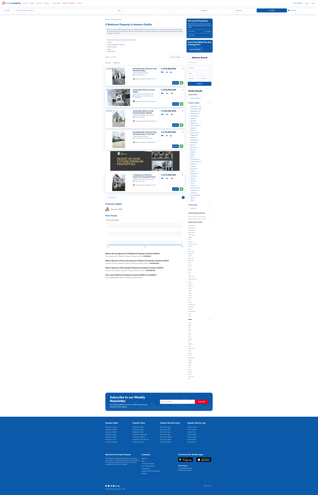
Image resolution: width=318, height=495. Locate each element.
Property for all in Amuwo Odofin (197, 218)
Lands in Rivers (191, 439)
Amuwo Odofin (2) (196, 98)
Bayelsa (190, 353)
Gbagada (190, 253)
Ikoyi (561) (193, 149)
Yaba (189, 316)
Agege (190, 237)
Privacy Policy (146, 468)
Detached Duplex (112, 44)
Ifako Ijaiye (191, 260)
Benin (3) (193, 130)
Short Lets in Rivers (165, 442)
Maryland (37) (194, 169)
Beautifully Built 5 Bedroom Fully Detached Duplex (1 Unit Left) (145, 133)
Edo (189, 332)
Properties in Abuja (111, 429)
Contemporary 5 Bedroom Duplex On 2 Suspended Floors (144, 176)
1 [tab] (118, 104)
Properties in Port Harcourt (141, 439)
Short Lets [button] (39, 3)
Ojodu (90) (193, 176)
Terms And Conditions (148, 466)
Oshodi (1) (193, 181)
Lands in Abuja (191, 429)
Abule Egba (191, 235)
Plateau (190, 371)
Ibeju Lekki (191, 258)
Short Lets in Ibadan (166, 437)
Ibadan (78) (194, 137)
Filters (273, 10)
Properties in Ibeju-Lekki (140, 434)
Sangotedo (191, 306)
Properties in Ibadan (139, 437)
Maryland (190, 286)
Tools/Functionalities (148, 464)
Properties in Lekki (138, 429)
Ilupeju (190, 269)
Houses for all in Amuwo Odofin (196, 216)
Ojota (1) (193, 178)
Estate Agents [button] (56, 3)
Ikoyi (189, 267)
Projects (47, 3)
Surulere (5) (194, 193)
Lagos (109, 49)
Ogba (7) (193, 171)
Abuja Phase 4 (192, 232)
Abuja (189, 325)
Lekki (189, 281)
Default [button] (177, 57)
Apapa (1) (193, 128)
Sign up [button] (307, 3)
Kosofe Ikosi (191, 276)
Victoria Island (192, 311)
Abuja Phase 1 (192, 225)
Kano (189, 350)
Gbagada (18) (194, 135)
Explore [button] (80, 3)
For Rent (32, 3)
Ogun (189, 330)
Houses (109, 42)
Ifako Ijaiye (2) (194, 142)
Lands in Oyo (191, 432)
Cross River (191, 376)
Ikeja (189, 262)
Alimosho (190, 242)
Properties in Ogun (111, 437)
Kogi (189, 367)
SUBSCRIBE (207, 31)
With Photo (117, 63)
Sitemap (144, 473)
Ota (189, 300)
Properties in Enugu (111, 442)
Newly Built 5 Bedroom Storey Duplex (144, 91)
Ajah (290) (193, 121)
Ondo (189, 369)
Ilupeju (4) (193, 152)
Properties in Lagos (111, 427)
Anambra (190, 344)
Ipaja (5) (193, 154)
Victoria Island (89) (195, 195)
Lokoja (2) (193, 166)
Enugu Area (191, 251)
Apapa (190, 246)
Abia (189, 346)
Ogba (189, 288)
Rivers (189, 334)
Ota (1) (192, 183)
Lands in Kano (191, 442)
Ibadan (190, 255)
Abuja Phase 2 (192, 228)
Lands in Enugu (191, 437)
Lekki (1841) (194, 164)
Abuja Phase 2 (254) (196, 109)
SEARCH (199, 84)
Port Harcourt (191, 304)
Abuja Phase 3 (192, 230)
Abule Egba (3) (195, 116)
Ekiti (189, 378)
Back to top (207, 486)
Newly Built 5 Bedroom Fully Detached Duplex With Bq (143, 112)
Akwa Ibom (191, 348)
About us (144, 459)
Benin (189, 248)
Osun (189, 355)
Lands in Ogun (191, 434)
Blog (143, 461)
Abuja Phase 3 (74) (195, 111)
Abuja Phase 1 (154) (196, 106)
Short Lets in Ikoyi (165, 432)
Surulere (190, 309)
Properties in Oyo (110, 439)
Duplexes (121, 44)
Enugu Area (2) (195, 133)
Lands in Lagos (191, 427)
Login (313, 3)
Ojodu (190, 293)
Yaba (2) (193, 200)
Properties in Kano (110, 434)
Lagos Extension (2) (196, 161)
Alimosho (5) (194, 123)
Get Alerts (293, 10)
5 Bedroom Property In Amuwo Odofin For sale (121, 40)
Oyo (189, 327)
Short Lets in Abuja (165, 439)
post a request (195, 49)
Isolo (189, 274)
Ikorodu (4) (194, 147)
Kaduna (190, 362)
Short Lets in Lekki (165, 429)
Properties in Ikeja (138, 427)
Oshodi (190, 297)
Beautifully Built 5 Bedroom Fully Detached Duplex (145, 70)
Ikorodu (190, 265)
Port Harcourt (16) (195, 188)
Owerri (190, 302)
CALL (176, 83)
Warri (189, 313)
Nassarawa (191, 357)
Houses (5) (193, 208)
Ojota (189, 295)
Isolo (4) (193, 157)
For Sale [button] (25, 3)
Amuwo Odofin (111, 47)
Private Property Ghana (185, 468)
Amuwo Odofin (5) (196, 125)
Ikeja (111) (193, 145)
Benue (190, 374)
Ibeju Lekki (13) (195, 140)
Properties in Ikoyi (138, 432)
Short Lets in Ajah (165, 434)
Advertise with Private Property (151, 471)
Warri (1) (193, 197)
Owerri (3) (193, 185)
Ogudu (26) (194, 173)
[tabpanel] (119, 76)
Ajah (189, 239)
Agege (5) (193, 118)
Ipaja (189, 272)
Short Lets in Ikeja (165, 427)
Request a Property (69, 3)
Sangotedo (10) (195, 190)
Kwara (189, 364)
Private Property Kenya (185, 470)
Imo (189, 341)
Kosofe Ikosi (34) (195, 159)
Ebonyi (190, 360)
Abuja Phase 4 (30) (195, 113)
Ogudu (190, 290)
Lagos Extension (192, 279)
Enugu (190, 339)
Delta (189, 337)
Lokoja (190, 283)
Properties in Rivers (111, 432)
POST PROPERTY (298, 3)
